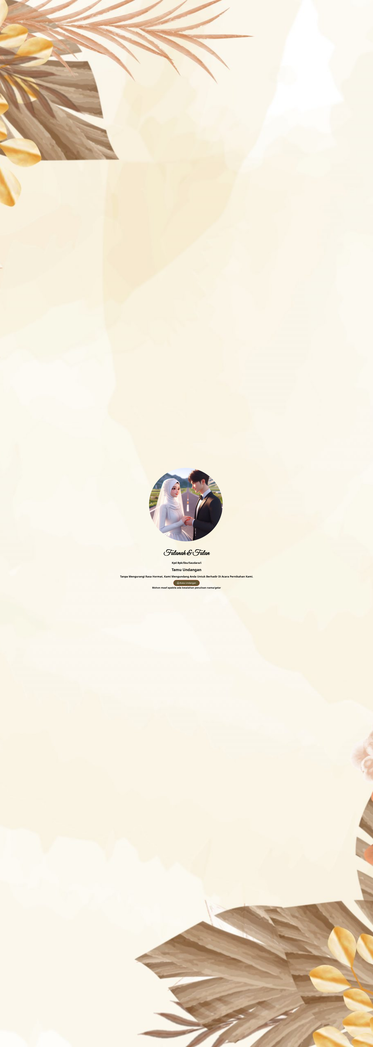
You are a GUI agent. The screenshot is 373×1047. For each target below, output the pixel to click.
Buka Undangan (188, 582)
